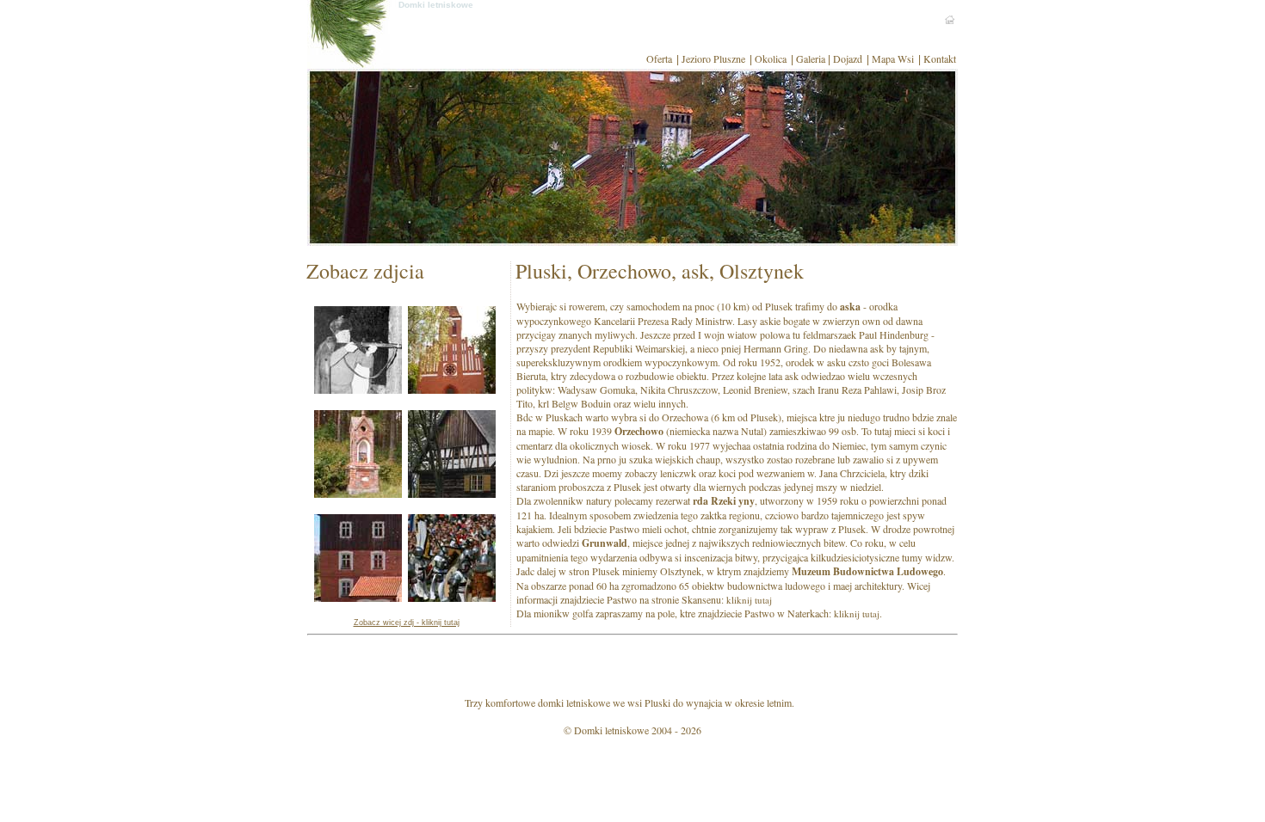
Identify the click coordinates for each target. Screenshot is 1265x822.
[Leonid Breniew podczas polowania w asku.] (358, 389)
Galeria (810, 58)
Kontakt (939, 58)
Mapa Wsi (893, 58)
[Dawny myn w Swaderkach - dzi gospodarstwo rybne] (358, 597)
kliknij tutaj (749, 599)
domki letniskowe (574, 702)
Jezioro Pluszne (713, 58)
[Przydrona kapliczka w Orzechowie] (358, 493)
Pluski (657, 702)
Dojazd (847, 58)
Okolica (771, 58)
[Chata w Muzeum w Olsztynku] (452, 493)
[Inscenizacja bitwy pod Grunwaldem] (452, 597)
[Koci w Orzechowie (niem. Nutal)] (452, 389)
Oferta (659, 58)
